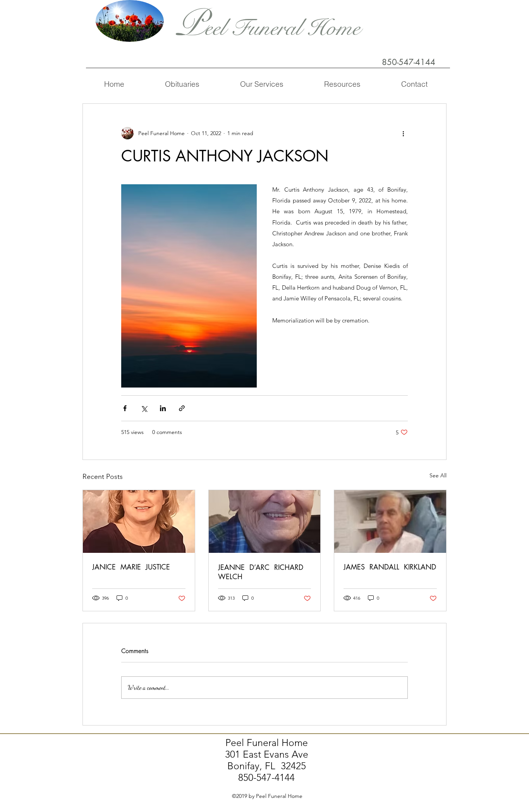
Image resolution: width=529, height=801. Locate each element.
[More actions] (403, 133)
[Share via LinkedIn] (163, 408)
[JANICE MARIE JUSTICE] (139, 521)
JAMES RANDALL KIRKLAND (390, 566)
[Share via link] (181, 408)
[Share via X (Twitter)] (144, 408)
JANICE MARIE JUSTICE (131, 566)
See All (438, 475)
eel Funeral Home (282, 28)
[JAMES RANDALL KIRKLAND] (390, 521)
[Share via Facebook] (125, 408)
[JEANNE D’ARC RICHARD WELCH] (265, 521)
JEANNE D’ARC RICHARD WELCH (262, 572)
